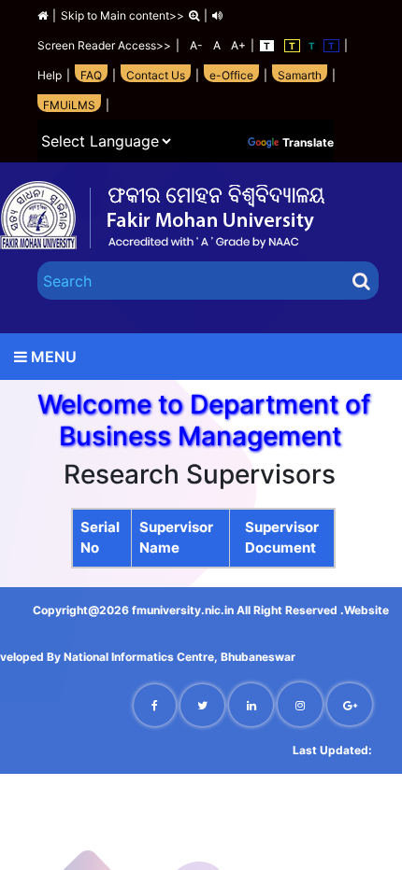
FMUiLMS (69, 105)
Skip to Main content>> (122, 15)
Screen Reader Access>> (104, 45)
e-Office (231, 75)
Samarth (300, 75)
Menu (52, 356)
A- (193, 45)
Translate (308, 142)
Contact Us (155, 75)
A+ (235, 45)
